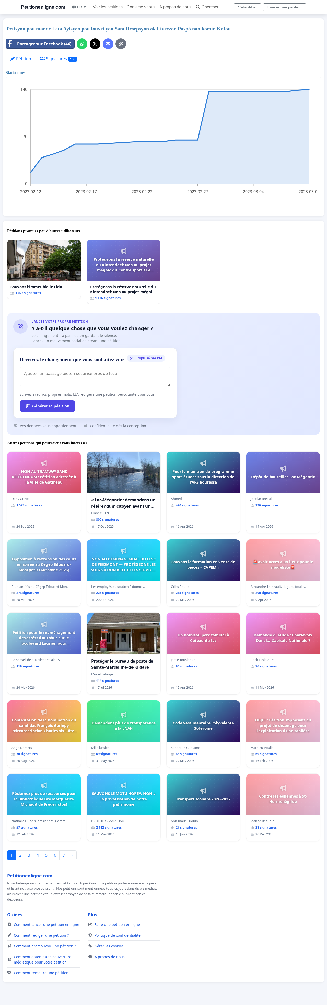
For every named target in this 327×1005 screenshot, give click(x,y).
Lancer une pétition (284, 7)
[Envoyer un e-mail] (108, 43)
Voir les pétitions (108, 7)
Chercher (210, 7)
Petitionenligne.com (43, 7)
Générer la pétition (50, 406)
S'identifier (247, 7)
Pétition (23, 58)
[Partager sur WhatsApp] (82, 43)
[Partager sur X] (95, 43)
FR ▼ (82, 7)
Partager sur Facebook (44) (44, 44)
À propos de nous (175, 7)
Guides (14, 915)
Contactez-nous (141, 7)
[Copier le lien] (120, 43)
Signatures (60, 58)
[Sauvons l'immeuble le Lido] (44, 269)
